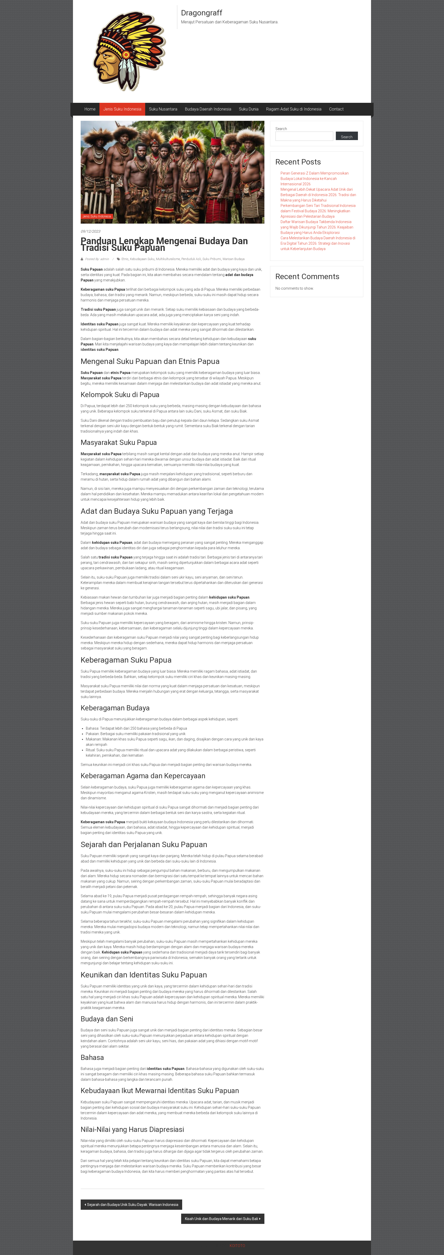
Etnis (125, 259)
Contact (336, 109)
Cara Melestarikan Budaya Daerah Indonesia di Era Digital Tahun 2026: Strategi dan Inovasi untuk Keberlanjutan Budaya (318, 243)
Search (281, 129)
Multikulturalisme (168, 259)
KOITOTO (237, 1246)
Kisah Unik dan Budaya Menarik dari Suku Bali (221, 1219)
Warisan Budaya (234, 259)
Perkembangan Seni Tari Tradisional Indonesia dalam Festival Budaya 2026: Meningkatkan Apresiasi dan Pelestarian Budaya (318, 211)
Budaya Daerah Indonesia (208, 109)
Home (90, 109)
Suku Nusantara (163, 109)
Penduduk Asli (191, 259)
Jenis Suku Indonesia (122, 109)
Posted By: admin (97, 259)
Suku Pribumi (211, 259)
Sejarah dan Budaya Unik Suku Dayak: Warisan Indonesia (132, 1205)
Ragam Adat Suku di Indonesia (293, 109)
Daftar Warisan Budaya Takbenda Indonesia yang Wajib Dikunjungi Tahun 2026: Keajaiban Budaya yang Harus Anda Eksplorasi (317, 227)
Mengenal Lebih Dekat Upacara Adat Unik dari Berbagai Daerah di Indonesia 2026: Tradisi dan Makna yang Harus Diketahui (318, 194)
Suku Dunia (248, 109)
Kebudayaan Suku (142, 259)
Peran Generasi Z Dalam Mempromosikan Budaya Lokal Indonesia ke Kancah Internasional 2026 (315, 178)
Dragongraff (202, 12)
